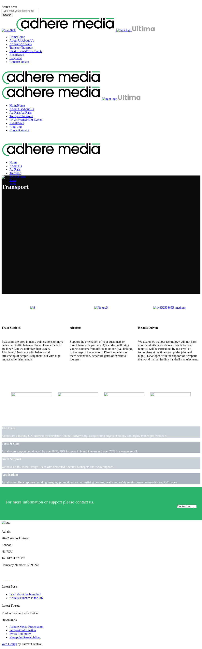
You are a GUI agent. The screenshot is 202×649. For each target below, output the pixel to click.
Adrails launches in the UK (26, 598)
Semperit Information (22, 630)
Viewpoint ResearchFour (25, 637)
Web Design (9, 644)
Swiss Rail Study (20, 633)
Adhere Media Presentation (26, 626)
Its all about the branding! (25, 594)
